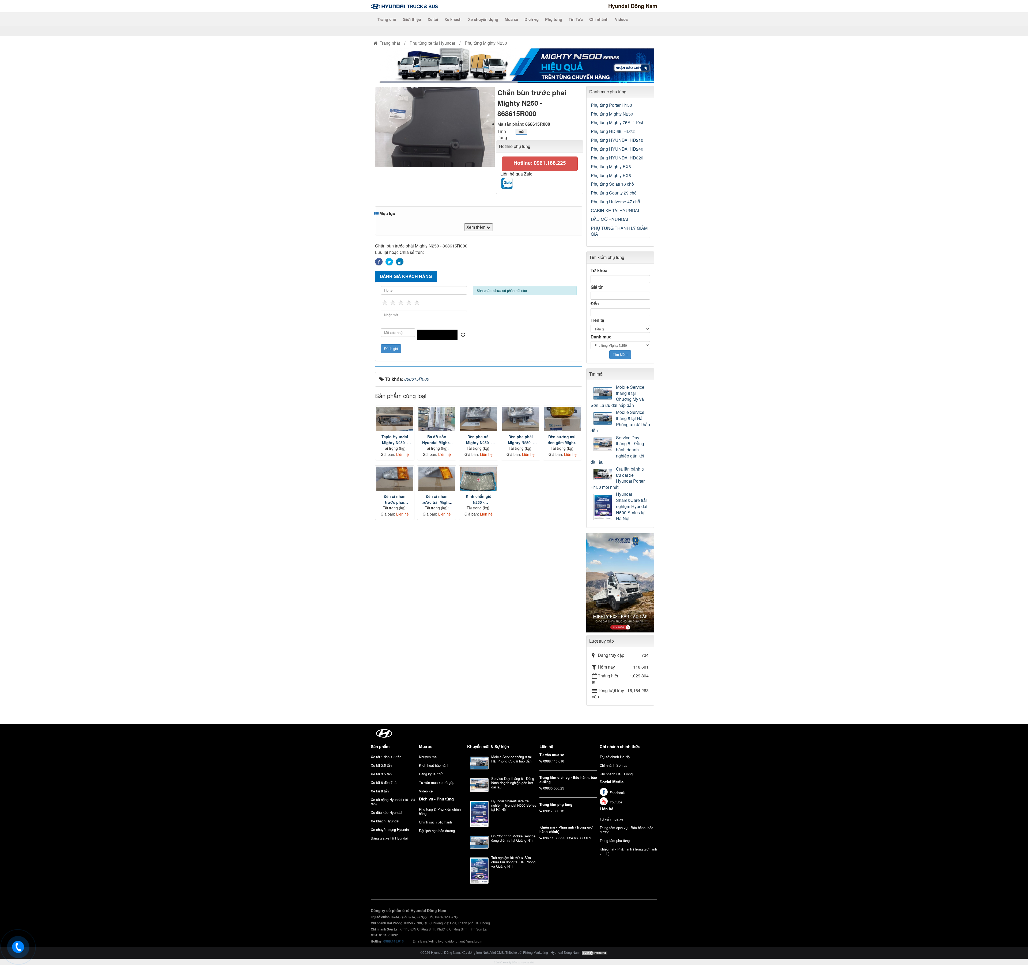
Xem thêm (476, 227)
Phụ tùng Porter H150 (611, 105)
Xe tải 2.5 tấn (381, 765)
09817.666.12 (553, 810)
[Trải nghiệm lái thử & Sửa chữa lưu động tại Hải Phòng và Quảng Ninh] (479, 870)
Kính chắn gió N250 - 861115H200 (479, 499)
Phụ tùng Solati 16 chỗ (612, 184)
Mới (521, 132)
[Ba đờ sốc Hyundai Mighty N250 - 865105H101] (436, 419)
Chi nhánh (599, 19)
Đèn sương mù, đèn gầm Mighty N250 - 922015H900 (562, 439)
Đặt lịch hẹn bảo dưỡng (437, 830)
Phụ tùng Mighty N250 (612, 114)
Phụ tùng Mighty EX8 (611, 175)
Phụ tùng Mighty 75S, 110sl (617, 122)
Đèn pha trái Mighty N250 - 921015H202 (478, 439)
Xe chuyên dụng (483, 19)
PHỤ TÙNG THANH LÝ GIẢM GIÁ (619, 231)
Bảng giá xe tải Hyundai (389, 838)
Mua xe (511, 19)
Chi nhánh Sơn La (613, 765)
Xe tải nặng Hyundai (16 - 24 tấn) (393, 801)
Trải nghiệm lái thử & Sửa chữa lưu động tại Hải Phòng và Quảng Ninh (513, 862)
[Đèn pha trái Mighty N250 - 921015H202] (478, 419)
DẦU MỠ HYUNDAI (609, 219)
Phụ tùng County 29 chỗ (614, 193)
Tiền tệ (597, 320)
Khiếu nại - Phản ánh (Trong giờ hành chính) (628, 851)
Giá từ (597, 287)
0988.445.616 (553, 761)
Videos (621, 19)
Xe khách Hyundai (385, 820)
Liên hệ (606, 809)
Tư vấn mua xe (611, 819)
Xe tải (433, 19)
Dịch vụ (531, 19)
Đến (595, 304)
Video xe (426, 791)
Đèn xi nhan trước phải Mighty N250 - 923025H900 (394, 499)
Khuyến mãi (428, 756)
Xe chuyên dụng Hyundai (390, 829)
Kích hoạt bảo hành (434, 765)
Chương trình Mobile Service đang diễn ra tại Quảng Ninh (513, 838)
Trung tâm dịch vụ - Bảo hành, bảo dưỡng (626, 829)
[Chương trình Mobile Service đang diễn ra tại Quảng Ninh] (479, 842)
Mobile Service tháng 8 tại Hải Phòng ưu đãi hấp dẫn (620, 421)
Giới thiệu (412, 19)
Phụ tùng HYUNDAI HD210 (617, 140)
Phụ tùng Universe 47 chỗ (615, 202)
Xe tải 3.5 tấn (381, 773)
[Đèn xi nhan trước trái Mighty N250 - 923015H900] (436, 479)
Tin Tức (576, 19)
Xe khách (453, 19)
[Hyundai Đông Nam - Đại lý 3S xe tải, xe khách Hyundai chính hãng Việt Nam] (404, 6)
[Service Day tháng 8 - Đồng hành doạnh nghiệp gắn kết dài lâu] (603, 444)
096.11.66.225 (554, 837)
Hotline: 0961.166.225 (539, 162)
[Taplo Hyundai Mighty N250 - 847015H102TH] (394, 419)
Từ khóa (599, 270)
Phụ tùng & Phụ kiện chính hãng (440, 811)
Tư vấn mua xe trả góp (436, 782)
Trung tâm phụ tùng (615, 840)
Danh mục (601, 337)
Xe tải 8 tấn (380, 791)
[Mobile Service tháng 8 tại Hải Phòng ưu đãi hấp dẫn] (603, 418)
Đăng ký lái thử (431, 773)
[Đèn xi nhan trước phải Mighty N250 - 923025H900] (394, 479)
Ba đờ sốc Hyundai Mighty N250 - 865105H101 (436, 439)
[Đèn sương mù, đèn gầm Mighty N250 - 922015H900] (562, 419)
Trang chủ (386, 19)
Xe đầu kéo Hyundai (386, 812)
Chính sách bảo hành (435, 822)
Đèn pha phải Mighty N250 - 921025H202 (520, 439)
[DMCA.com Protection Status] (594, 952)
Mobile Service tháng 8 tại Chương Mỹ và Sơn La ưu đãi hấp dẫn (617, 396)
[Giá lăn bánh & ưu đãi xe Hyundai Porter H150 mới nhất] (603, 474)
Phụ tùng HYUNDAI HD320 (617, 158)
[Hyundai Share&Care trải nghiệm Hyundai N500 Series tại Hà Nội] (603, 507)
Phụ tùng (553, 19)
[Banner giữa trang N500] (514, 65)
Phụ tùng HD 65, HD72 (613, 131)
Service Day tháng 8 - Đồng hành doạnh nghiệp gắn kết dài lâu (617, 450)
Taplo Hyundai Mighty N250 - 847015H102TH (394, 439)
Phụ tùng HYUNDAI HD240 (617, 149)
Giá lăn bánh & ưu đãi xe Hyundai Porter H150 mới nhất (618, 478)
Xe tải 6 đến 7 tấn (384, 782)
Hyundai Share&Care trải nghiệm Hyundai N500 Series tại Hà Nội (631, 506)
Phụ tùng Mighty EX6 (611, 166)
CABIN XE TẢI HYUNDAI (615, 210)
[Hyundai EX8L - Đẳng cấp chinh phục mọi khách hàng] (620, 582)
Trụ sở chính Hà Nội (615, 756)
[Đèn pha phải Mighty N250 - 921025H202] (520, 419)
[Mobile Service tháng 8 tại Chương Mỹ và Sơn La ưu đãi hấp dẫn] (603, 393)
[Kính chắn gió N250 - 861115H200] (478, 479)
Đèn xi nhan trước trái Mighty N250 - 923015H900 (436, 499)
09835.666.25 (553, 788)
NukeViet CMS (493, 952)
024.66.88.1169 (579, 837)
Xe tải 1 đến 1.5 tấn (386, 756)
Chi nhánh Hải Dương (616, 773)
